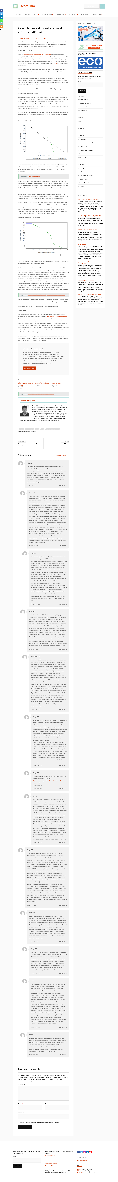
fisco (37, 429)
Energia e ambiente (84, 114)
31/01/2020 (34, 545)
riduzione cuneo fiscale (53, 429)
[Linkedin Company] (87, 1152)
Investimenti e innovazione (86, 150)
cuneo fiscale (30, 429)
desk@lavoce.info (50, 1155)
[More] (1, 26)
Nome (20, 1103)
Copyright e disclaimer (51, 1163)
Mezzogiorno (82, 157)
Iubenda (79, 1171)
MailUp (79, 1169)
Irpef (42, 429)
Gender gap (82, 124)
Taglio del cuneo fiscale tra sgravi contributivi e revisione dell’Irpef (25, 383)
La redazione (84, 14)
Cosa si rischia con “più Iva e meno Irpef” (88, 199)
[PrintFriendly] (1, 23)
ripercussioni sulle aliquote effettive (57, 316)
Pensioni (81, 164)
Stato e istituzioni (84, 182)
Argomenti (19, 14)
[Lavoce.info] (25, 6)
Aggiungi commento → (62, 455)
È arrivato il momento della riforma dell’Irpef (89, 215)
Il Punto (66, 444)
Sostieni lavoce (97, 14)
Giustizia (81, 128)
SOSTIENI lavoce (29, 368)
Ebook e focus (60, 14)
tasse (33, 431)
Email (47, 1103)
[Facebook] (1, 10)
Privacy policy (49, 1165)
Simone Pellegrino (25, 38)
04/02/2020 (36, 1027)
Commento (22, 1084)
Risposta (63, 485)
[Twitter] (1, 13)
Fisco (45, 38)
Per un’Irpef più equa (83, 244)
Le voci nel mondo (82, 1160)
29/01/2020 (32, 905)
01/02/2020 (34, 649)
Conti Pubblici (83, 106)
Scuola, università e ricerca (86, 175)
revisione (54, 63)
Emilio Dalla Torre (82, 1172)
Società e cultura (83, 179)
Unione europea (83, 190)
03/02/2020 (36, 709)
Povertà (81, 168)
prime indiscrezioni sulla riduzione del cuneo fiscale (37, 54)
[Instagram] (84, 1152)
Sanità (81, 172)
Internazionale (83, 146)
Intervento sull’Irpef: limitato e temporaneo (89, 294)
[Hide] (0, 29)
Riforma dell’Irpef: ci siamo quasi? (86, 280)
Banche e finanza (83, 99)
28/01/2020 (37, 38)
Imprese (81, 135)
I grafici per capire (47, 14)
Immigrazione (82, 132)
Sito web (21, 1113)
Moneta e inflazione (84, 161)
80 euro (21, 429)
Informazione (82, 139)
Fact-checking (72, 14)
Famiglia (81, 117)
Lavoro (81, 153)
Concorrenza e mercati (85, 103)
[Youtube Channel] (90, 1152)
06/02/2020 (38, 765)
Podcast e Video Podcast (31, 14)
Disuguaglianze (83, 110)
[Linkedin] (1, 17)
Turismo (81, 186)
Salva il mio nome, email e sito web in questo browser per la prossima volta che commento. (40, 1122)
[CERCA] (102, 6)
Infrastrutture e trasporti (86, 143)
